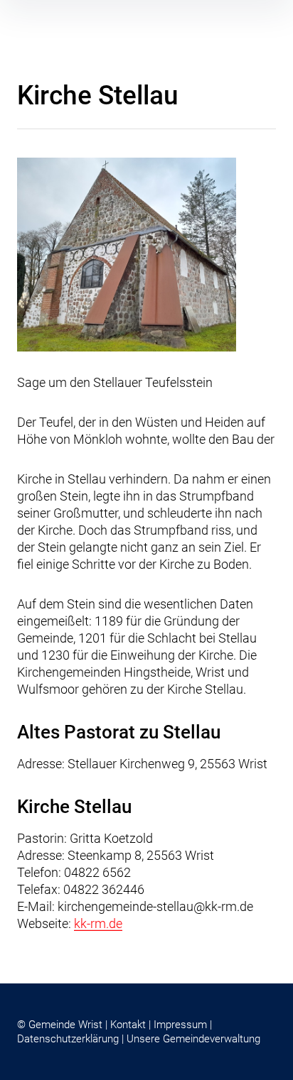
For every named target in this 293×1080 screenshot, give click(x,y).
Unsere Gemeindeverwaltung (193, 1038)
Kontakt (128, 1024)
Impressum (180, 1024)
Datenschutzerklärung (68, 1038)
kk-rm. (91, 923)
